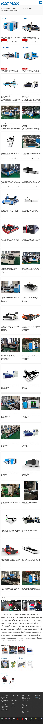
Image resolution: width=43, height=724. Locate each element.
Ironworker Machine (4, 704)
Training (13, 703)
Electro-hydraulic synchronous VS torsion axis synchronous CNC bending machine (21, 657)
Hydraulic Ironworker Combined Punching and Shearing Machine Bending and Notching (4, 657)
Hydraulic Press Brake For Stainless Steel (29, 656)
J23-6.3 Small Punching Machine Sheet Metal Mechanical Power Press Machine (13, 670)
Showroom (5, 10)
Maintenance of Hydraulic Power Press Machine (30, 669)
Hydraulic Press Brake (5, 703)
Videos (12, 697)
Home (2, 10)
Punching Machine (4, 710)
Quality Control (14, 700)
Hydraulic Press (4, 709)
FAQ (12, 705)
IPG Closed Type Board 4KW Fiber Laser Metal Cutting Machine (12, 656)
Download (13, 702)
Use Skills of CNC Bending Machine (20, 669)
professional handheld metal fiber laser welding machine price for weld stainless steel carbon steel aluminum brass (4, 671)
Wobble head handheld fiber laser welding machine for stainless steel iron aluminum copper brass (12, 686)
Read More (4, 40)
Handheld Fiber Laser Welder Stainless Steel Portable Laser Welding (4, 684)
